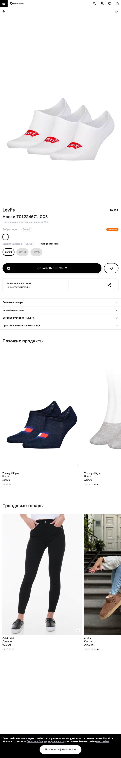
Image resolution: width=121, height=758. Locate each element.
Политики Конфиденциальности (45, 741)
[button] (60, 302)
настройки (102, 741)
